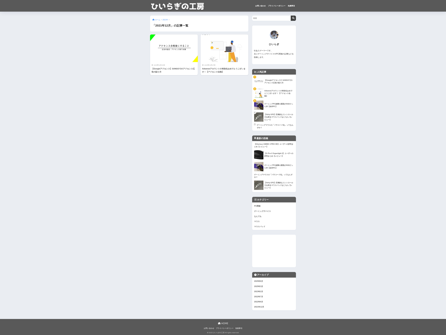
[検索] (293, 18)
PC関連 (257, 206)
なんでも (258, 216)
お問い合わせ (260, 6)
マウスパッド (259, 226)
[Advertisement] (274, 251)
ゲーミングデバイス (262, 211)
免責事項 (291, 6)
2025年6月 (258, 281)
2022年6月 (258, 302)
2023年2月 (258, 291)
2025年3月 (258, 286)
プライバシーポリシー (276, 6)
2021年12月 (259, 307)
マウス (257, 221)
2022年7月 (258, 296)
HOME (224, 323)
